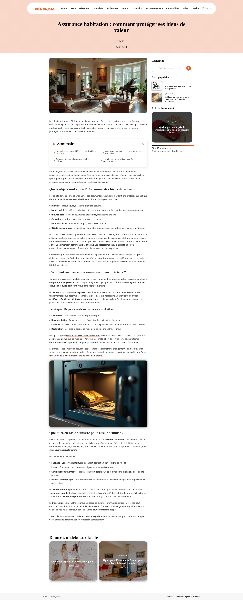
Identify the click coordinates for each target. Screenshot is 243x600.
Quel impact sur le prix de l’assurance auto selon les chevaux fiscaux (172, 130)
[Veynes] (44, 8)
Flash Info (169, 83)
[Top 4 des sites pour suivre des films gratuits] (157, 85)
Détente (73, 557)
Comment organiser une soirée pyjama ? (73, 561)
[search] (203, 8)
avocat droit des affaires (171, 151)
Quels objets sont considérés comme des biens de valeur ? (76, 152)
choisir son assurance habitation (83, 335)
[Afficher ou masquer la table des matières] (109, 143)
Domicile (121, 40)
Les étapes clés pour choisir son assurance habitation (123, 152)
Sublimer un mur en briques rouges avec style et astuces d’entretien (177, 99)
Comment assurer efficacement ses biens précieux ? (73, 160)
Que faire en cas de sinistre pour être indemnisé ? (119, 160)
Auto (172, 123)
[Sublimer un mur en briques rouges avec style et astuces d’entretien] (157, 97)
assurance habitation (79, 199)
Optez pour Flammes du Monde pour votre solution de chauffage (123, 561)
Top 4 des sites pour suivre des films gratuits (178, 87)
